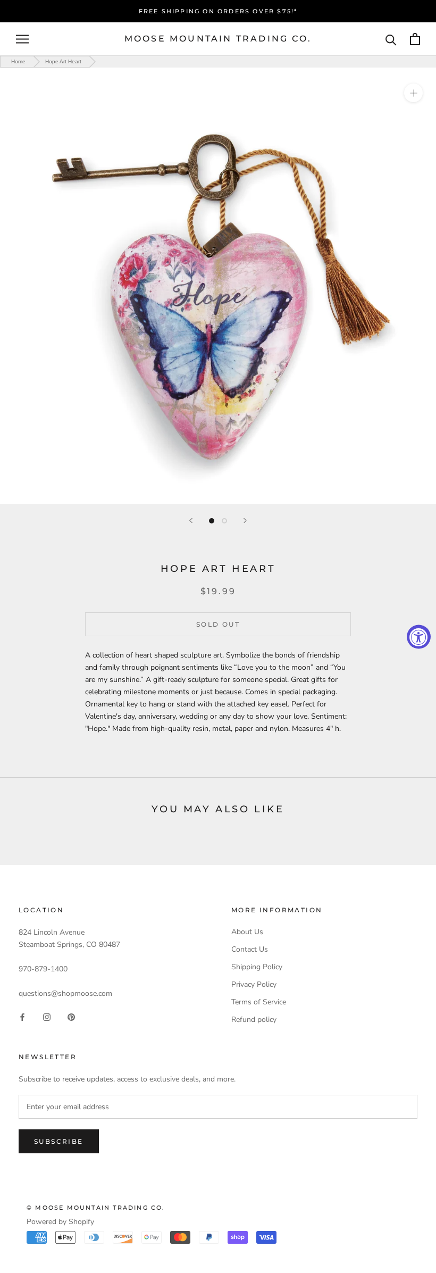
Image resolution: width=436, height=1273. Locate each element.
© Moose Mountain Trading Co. (96, 1207)
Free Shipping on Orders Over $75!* (218, 11)
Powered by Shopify (60, 1222)
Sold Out (218, 624)
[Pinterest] (71, 1017)
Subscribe (58, 1141)
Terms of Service (258, 1002)
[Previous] (190, 520)
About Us (247, 932)
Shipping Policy (256, 967)
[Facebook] (22, 1017)
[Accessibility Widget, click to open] (419, 636)
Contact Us (249, 949)
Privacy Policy (253, 984)
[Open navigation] (22, 39)
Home (18, 61)
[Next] (245, 520)
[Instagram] (47, 1017)
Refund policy (253, 1019)
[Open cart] (415, 39)
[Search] (391, 39)
